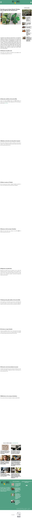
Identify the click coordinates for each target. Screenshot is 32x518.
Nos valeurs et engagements (20, 508)
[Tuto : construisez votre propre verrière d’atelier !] (24, 27)
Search (21, 5)
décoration (6, 103)
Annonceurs (25, 508)
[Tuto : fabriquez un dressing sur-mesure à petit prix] (24, 23)
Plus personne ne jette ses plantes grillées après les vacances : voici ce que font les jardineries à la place (18, 490)
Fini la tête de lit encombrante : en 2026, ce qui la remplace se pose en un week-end (5, 475)
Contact (29, 508)
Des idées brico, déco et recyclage (27, 488)
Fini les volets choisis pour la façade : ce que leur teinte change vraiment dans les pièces (5, 462)
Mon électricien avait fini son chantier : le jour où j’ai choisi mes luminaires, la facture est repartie (15, 452)
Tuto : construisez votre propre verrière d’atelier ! (29, 27)
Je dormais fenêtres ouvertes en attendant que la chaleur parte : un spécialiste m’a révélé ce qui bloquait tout (29, 39)
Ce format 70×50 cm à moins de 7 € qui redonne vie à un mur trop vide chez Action (5, 452)
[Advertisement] (10, 31)
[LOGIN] (31, 2)
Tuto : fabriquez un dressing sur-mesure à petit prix (28, 23)
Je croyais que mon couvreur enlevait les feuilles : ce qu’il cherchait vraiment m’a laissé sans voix (28, 19)
